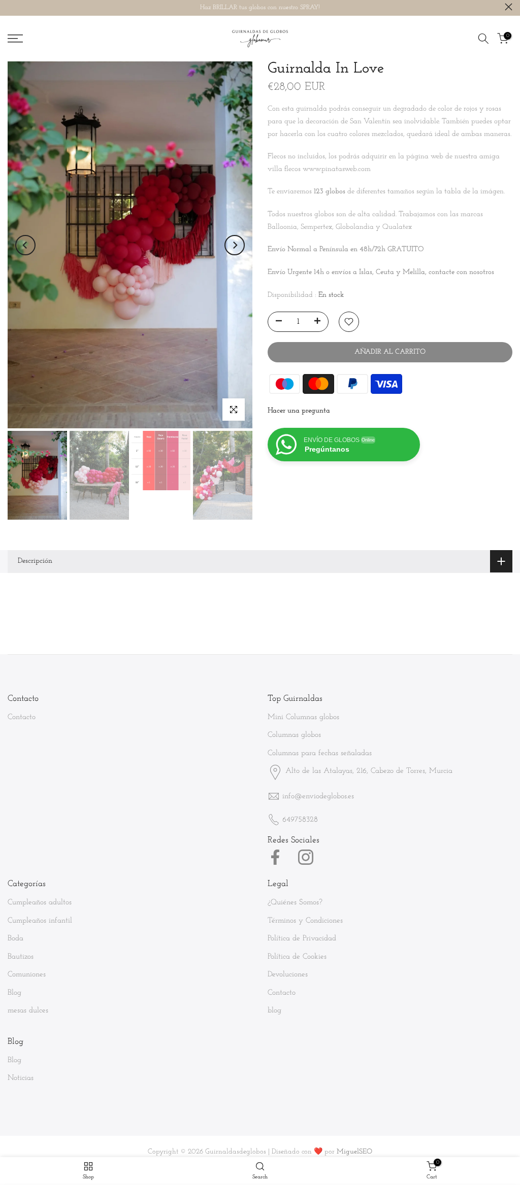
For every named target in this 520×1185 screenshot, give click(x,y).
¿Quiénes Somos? (295, 902)
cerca (11, 7)
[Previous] (25, 245)
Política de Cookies (297, 957)
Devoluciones (288, 974)
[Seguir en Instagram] (305, 857)
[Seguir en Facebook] (275, 857)
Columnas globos (294, 735)
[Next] (234, 245)
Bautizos (21, 957)
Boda (15, 938)
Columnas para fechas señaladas (320, 753)
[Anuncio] (260, 8)
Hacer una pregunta (299, 411)
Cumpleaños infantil (40, 921)
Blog (14, 993)
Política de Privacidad (302, 938)
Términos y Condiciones (305, 921)
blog (274, 1010)
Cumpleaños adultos (40, 902)
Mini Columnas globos (303, 717)
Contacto (22, 717)
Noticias (21, 1078)
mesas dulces (28, 1010)
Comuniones (27, 974)
